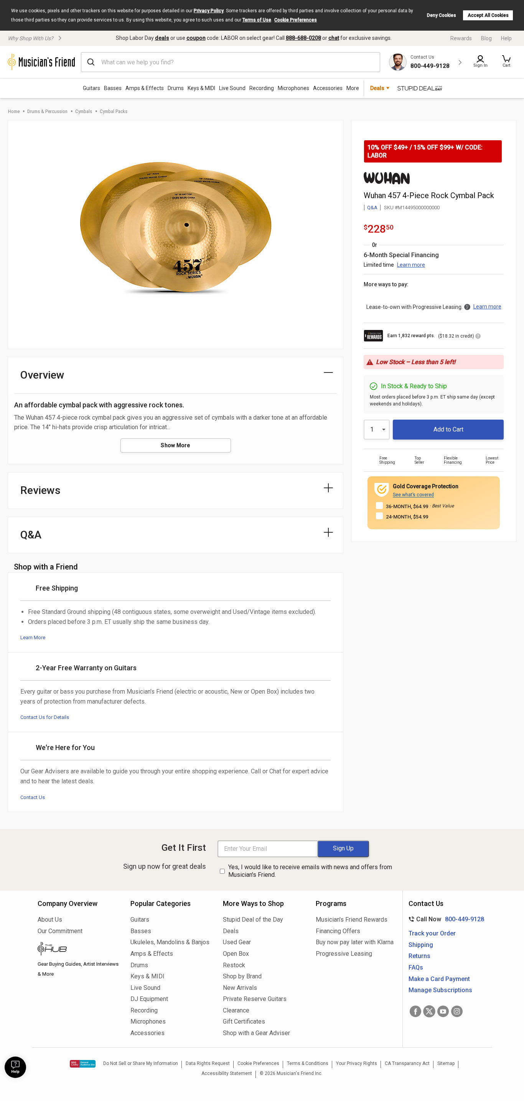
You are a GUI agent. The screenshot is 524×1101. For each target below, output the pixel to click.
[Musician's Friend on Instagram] (457, 1011)
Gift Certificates (244, 1021)
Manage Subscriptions (440, 990)
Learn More (32, 637)
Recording (261, 88)
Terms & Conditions (307, 1063)
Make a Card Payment (439, 979)
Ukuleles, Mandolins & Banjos (169, 942)
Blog (486, 38)
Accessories (328, 88)
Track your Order (432, 933)
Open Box (236, 953)
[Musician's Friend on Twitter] (429, 1011)
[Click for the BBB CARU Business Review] (83, 1064)
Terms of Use (256, 20)
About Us (50, 919)
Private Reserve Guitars (255, 999)
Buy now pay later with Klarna (355, 942)
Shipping (421, 944)
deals (162, 38)
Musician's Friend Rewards (351, 919)
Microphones (293, 88)
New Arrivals (240, 987)
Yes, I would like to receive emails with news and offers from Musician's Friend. (310, 871)
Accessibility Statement (226, 1073)
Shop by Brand (242, 976)
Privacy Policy (209, 10)
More (352, 88)
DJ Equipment (149, 999)
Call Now (444, 919)
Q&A (372, 207)
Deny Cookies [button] (441, 15)
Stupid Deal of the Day (253, 919)
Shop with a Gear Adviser (256, 1033)
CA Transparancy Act (407, 1063)
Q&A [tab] (30, 534)
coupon (196, 38)
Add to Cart (448, 429)
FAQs (416, 967)
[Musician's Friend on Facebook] (415, 1011)
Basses (113, 88)
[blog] (78, 949)
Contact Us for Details (44, 717)
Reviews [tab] (40, 490)
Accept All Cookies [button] (488, 15)
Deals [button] (377, 88)
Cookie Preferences (295, 20)
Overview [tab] (42, 375)
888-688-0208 (303, 38)
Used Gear (237, 942)
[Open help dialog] (15, 1067)
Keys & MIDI (201, 88)
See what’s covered (413, 494)
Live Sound (232, 88)
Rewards (461, 38)
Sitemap (446, 1063)
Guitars (91, 88)
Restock (234, 965)
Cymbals (83, 111)
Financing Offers (338, 931)
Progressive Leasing (344, 953)
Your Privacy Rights (356, 1063)
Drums (176, 88)
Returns (419, 956)
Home (14, 111)
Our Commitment (60, 931)
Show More (175, 445)
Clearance (236, 1010)
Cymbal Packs (113, 111)
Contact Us (32, 797)
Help (506, 38)
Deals (231, 931)
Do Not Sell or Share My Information (140, 1063)
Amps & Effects (144, 88)
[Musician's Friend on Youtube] (443, 1011)
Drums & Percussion (47, 111)
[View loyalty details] (478, 337)
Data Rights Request (208, 1063)
